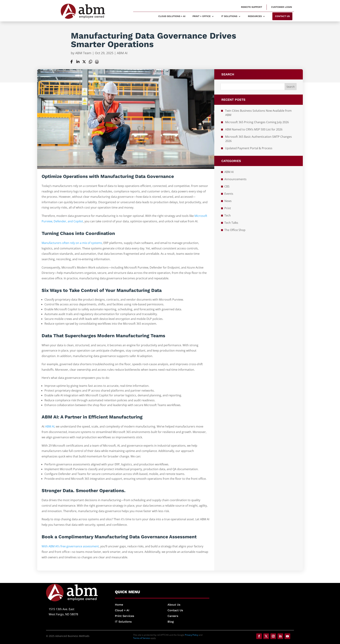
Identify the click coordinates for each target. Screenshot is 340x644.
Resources (255, 16)
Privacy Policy (191, 634)
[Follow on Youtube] (287, 636)
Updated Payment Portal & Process (248, 148)
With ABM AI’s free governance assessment (70, 546)
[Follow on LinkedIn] (280, 636)
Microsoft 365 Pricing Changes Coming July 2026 (257, 122)
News (228, 201)
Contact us (282, 16)
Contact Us (175, 610)
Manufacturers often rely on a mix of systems (72, 243)
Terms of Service (141, 638)
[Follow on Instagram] (273, 636)
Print (227, 208)
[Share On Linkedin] (77, 61)
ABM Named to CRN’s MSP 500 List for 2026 (253, 129)
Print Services (124, 616)
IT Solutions (229, 16)
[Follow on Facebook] (259, 636)
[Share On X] (84, 61)
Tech (227, 215)
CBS (227, 186)
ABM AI (122, 53)
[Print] (96, 61)
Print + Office (201, 16)
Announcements (235, 179)
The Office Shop (234, 230)
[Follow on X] (266, 636)
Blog (171, 621)
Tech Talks (231, 223)
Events (228, 194)
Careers (173, 616)
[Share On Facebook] (71, 61)
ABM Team (83, 53)
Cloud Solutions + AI (171, 16)
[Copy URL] (90, 61)
